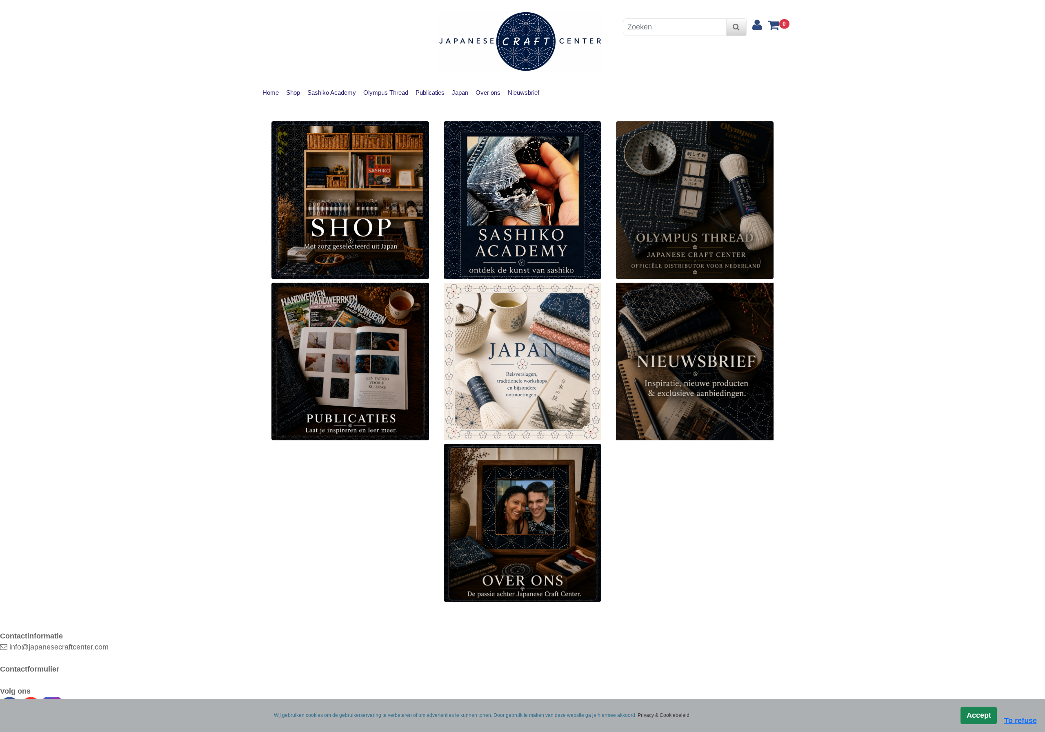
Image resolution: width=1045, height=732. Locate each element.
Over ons (488, 92)
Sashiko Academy (331, 92)
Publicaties (430, 92)
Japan (460, 92)
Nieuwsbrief (523, 92)
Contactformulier (29, 669)
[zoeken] (736, 27)
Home (270, 92)
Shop (293, 92)
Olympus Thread (385, 92)
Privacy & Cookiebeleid (663, 715)
